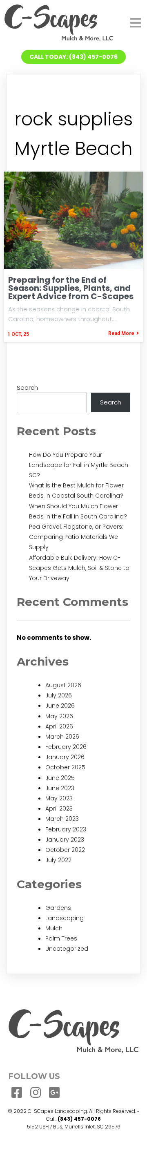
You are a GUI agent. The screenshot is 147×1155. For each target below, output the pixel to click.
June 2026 (60, 705)
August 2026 (63, 685)
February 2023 (65, 829)
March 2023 (62, 819)
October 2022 (65, 850)
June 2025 (60, 778)
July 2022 (58, 860)
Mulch (53, 928)
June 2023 (59, 788)
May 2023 (59, 798)
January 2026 (65, 757)
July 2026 (58, 695)
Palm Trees (61, 938)
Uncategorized (66, 949)
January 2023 (64, 840)
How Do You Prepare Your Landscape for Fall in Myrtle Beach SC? (78, 465)
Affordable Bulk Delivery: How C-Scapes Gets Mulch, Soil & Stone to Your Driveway (79, 568)
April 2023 (59, 808)
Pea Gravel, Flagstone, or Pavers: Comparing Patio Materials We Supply (76, 537)
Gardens (58, 908)
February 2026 (66, 747)
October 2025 (65, 767)
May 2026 (59, 716)
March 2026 (62, 737)
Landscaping (64, 918)
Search (27, 387)
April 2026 (59, 726)
